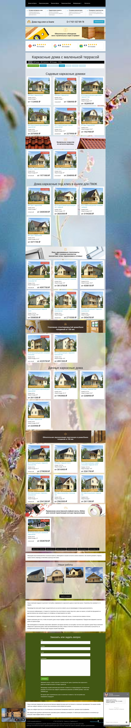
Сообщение (43, 658)
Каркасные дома (44, 3)
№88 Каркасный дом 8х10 (88, 279)
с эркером (62, 65)
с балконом (43, 65)
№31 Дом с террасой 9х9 (35, 235)
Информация (77, 3)
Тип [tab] (31, 62)
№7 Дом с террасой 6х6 (88, 125)
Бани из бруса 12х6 (94, 549)
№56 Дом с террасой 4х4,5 (35, 95)
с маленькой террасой (33, 65)
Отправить (44, 678)
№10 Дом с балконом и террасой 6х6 (65, 169)
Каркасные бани (66, 3)
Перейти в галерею (65, 596)
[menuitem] (32, 3)
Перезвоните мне (99, 21)
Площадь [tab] (54, 62)
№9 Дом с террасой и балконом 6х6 (38, 169)
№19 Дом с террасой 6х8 (35, 419)
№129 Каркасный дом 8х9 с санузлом (65, 279)
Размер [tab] (37, 62)
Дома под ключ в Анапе (42, 21)
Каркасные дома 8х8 (71, 549)
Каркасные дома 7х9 (83, 549)
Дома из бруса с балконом (38, 549)
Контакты (87, 3)
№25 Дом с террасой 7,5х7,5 (62, 463)
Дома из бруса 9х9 (61, 549)
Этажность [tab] (45, 62)
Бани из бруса (55, 3)
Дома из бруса (32, 3)
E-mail (42, 652)
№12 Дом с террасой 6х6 (62, 389)
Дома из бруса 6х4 (51, 549)
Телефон (43, 646)
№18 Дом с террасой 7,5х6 (88, 389)
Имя (42, 640)
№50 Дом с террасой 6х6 (62, 95)
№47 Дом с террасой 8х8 (35, 205)
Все (60, 62)
